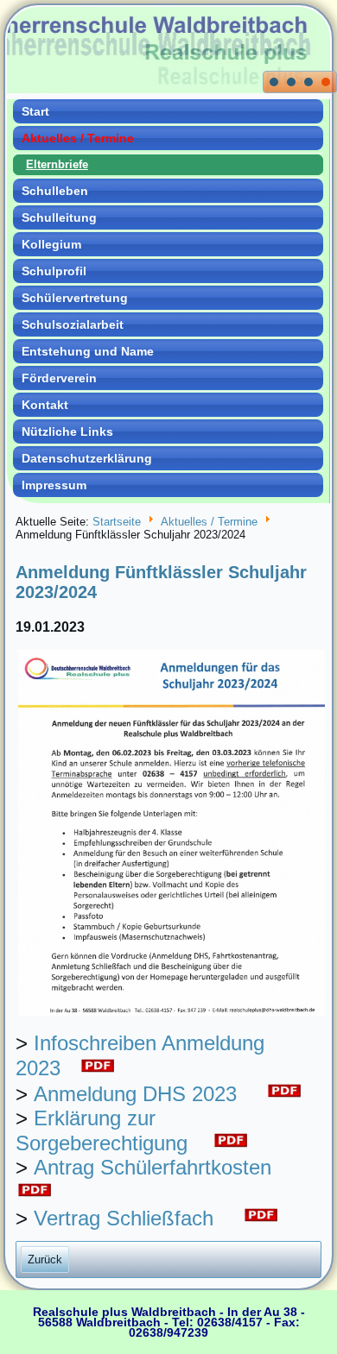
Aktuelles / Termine (78, 138)
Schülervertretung (75, 298)
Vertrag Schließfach (123, 1218)
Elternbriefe (57, 164)
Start (35, 111)
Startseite (116, 521)
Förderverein (59, 378)
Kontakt (45, 405)
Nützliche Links (67, 431)
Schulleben (55, 191)
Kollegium (51, 244)
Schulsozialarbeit (73, 324)
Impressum (54, 485)
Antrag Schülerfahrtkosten (152, 1167)
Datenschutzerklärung (87, 458)
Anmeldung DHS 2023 (135, 1093)
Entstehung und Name (88, 351)
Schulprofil (54, 271)
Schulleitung (59, 217)
